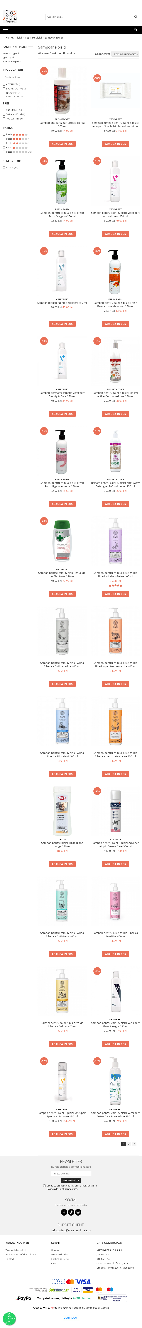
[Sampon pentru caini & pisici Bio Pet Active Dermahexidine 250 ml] (115, 361)
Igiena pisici (9, 57)
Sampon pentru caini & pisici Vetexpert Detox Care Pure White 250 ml (115, 1114)
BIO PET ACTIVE (14, 88)
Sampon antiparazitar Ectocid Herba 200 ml (62, 124)
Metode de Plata (60, 1254)
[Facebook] (64, 1212)
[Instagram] (78, 1212)
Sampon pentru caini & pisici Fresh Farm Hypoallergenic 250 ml (62, 484)
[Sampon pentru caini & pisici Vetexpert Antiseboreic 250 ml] (115, 181)
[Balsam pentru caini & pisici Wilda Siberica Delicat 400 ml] (62, 991)
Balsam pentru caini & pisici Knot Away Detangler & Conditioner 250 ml (115, 484)
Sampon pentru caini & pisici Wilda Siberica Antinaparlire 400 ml (62, 664)
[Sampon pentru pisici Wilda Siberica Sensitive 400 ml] (115, 901)
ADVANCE (11, 84)
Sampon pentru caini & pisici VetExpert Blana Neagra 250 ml (115, 1024)
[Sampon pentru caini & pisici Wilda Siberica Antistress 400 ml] (62, 901)
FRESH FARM (62, 209)
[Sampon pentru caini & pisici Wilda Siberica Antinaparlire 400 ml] (62, 631)
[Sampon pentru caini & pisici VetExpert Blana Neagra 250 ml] (115, 991)
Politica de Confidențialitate (62, 1189)
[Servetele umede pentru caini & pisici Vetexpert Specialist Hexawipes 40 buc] (115, 90)
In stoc (9, 167)
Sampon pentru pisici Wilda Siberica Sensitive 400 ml (115, 934)
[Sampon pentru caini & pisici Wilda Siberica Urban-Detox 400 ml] (115, 541)
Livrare (55, 1250)
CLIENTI (56, 1242)
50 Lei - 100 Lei (14, 114)
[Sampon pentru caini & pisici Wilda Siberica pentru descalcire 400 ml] (115, 631)
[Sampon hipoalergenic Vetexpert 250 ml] (62, 271)
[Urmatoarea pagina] (134, 1144)
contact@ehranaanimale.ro (73, 1230)
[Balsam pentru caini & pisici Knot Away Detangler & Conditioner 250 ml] (115, 451)
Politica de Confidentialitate (21, 1254)
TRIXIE (62, 839)
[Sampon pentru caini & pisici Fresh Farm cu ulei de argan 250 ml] (115, 271)
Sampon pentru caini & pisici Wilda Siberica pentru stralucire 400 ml (115, 754)
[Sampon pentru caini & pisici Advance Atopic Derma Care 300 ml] (115, 811)
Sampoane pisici (12, 61)
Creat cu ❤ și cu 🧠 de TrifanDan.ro (52, 1307)
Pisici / (20, 37)
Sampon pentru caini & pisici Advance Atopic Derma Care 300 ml (115, 844)
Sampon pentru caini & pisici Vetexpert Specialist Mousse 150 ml (62, 1114)
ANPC (54, 1263)
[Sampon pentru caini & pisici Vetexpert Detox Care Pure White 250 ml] (115, 1081)
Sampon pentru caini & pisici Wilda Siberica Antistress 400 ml (62, 934)
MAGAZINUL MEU (17, 1242)
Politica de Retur (60, 1259)
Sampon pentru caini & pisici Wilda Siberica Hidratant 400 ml (62, 754)
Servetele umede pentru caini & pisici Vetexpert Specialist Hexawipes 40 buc (115, 124)
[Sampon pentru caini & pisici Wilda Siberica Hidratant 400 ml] (62, 721)
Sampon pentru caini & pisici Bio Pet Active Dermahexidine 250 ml (115, 394)
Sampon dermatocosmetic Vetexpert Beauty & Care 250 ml (62, 394)
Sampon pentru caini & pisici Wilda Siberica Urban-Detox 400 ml (115, 574)
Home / (10, 37)
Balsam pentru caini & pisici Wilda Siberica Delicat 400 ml (62, 1024)
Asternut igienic (11, 53)
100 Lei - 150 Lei (14, 118)
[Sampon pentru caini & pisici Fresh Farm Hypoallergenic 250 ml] (62, 451)
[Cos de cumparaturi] (135, 29)
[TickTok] (71, 1212)
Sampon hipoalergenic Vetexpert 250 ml (62, 302)
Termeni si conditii (16, 1250)
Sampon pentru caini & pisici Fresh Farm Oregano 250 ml (62, 214)
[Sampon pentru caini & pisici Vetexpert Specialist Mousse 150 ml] (62, 1081)
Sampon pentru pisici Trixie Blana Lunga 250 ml (62, 844)
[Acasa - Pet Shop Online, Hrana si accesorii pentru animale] (21, 16)
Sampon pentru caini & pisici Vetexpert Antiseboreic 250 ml (115, 214)
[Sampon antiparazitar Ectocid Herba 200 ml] (62, 91)
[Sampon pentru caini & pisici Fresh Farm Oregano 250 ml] (62, 181)
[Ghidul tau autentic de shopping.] (71, 1318)
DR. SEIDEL (12, 93)
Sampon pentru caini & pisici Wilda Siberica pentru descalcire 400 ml (115, 664)
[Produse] (6, 30)
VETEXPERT (115, 119)
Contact (10, 1259)
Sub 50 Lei (11, 110)
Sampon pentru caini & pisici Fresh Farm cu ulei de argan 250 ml (115, 304)
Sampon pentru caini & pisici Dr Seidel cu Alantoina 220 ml (62, 574)
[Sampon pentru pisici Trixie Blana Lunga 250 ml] (62, 811)
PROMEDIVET (62, 119)
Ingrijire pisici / (34, 37)
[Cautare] (136, 17)
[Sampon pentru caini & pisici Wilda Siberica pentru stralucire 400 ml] (115, 721)
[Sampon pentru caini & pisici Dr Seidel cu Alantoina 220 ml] (62, 541)
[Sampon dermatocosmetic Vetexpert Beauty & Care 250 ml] (62, 361)
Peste (9, 134)
